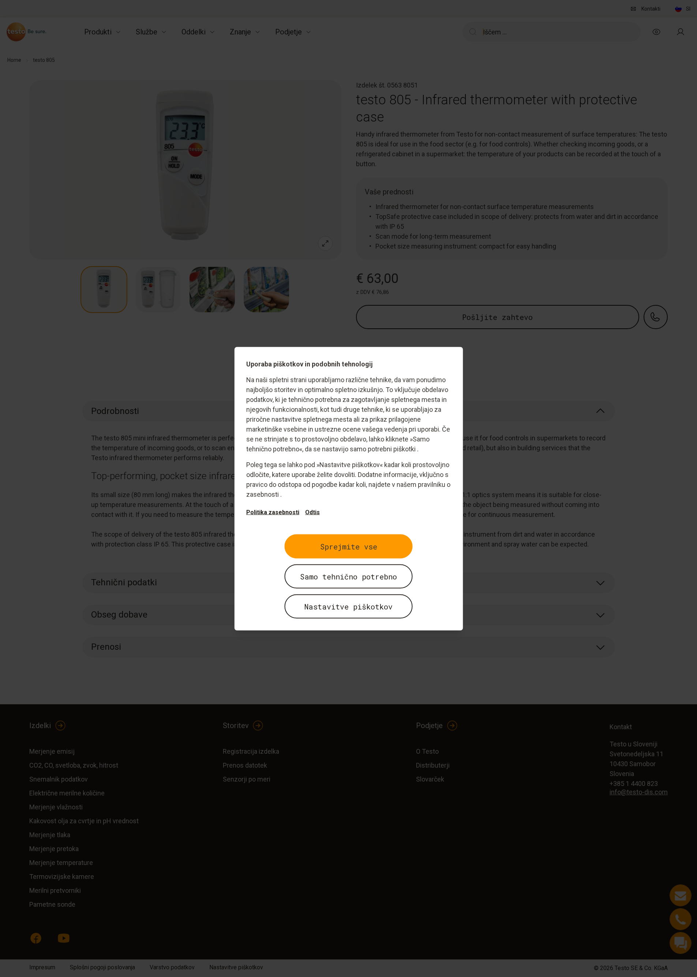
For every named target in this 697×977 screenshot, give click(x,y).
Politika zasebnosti (272, 511)
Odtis (312, 511)
